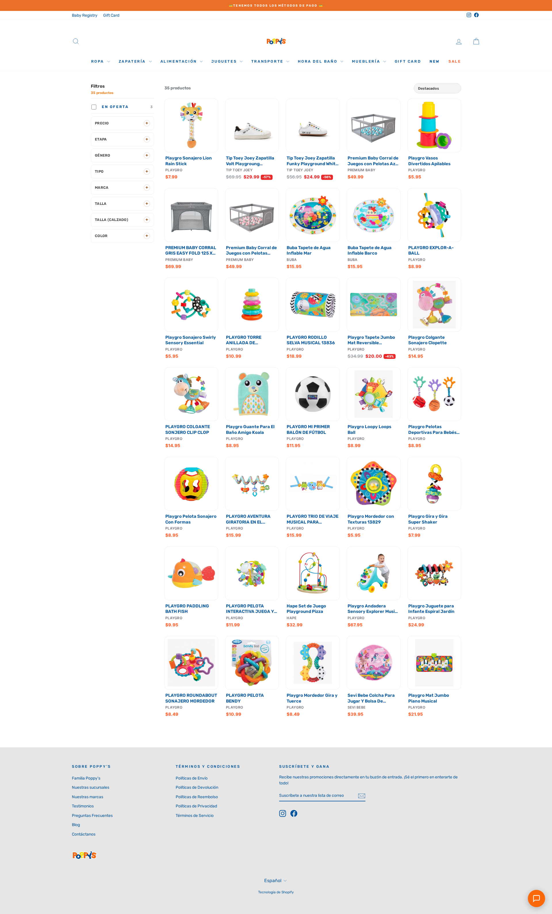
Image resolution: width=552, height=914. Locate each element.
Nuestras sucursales (90, 787)
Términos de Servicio (195, 815)
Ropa (98, 61)
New (435, 61)
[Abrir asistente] (536, 898)
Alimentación (179, 61)
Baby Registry (84, 15)
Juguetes (224, 61)
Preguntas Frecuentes (92, 815)
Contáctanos (83, 834)
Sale (454, 61)
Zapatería (133, 61)
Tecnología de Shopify (276, 892)
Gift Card (111, 15)
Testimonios (83, 806)
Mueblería (367, 61)
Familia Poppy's (86, 778)
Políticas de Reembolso (197, 796)
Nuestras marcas (87, 796)
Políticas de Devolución (197, 787)
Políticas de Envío (192, 778)
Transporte (268, 61)
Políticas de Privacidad (196, 806)
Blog (76, 824)
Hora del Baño (318, 61)
